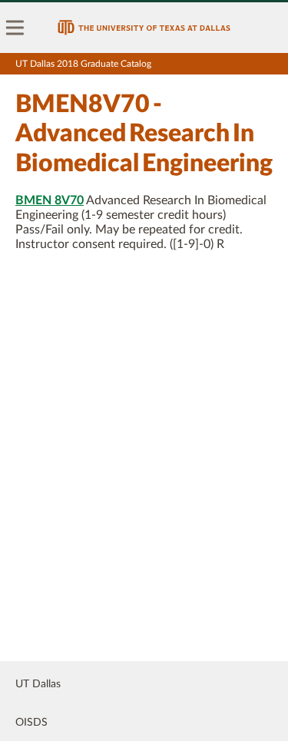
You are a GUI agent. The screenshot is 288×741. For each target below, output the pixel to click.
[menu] (15, 27)
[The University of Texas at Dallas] (144, 27)
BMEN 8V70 (49, 200)
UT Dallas (38, 684)
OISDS (31, 722)
